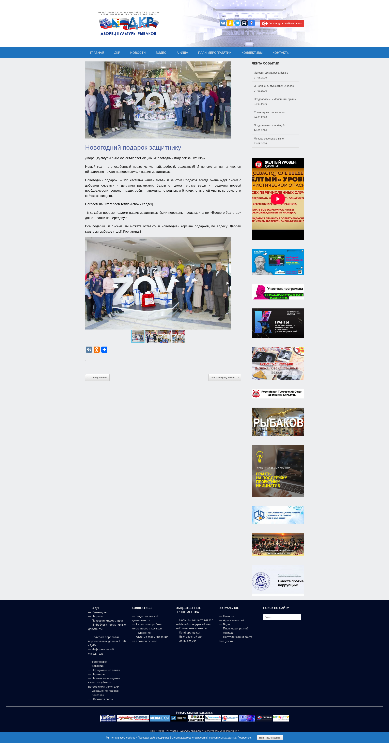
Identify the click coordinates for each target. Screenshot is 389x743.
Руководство (100, 612)
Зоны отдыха (188, 640)
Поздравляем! (97, 377)
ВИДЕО (161, 52)
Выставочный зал (190, 636)
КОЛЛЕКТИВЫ (252, 52)
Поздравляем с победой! (269, 112)
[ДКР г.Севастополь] (127, 23)
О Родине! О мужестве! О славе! (274, 72)
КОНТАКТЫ (281, 52)
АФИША (182, 52)
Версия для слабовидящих (285, 23)
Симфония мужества (267, 138)
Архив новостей (233, 620)
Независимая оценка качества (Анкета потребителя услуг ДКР (104, 682)
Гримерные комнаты (193, 628)
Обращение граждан (106, 690)
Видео (227, 624)
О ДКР (96, 608)
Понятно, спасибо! (270, 737)
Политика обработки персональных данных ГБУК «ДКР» (107, 641)
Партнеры (98, 674)
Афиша (228, 632)
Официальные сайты (106, 670)
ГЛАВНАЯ (97, 52)
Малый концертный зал (195, 624)
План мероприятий (236, 628)
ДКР (117, 52)
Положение (143, 632)
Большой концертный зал (196, 620)
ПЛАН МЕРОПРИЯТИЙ (215, 52)
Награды (97, 616)
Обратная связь (102, 699)
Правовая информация (107, 620)
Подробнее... (245, 737)
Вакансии (98, 665)
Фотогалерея (99, 661)
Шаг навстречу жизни (225, 377)
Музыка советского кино (269, 125)
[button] (227, 283)
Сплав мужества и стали (269, 99)
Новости (228, 616)
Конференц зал (189, 632)
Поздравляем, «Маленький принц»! (275, 86)
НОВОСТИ (138, 52)
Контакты (97, 695)
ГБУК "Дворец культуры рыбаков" (182, 730)
